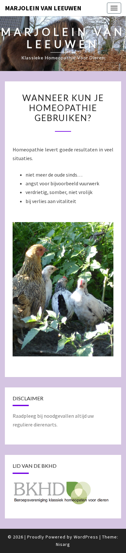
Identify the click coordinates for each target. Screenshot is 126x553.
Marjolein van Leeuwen (43, 8)
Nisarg (63, 544)
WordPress (86, 537)
